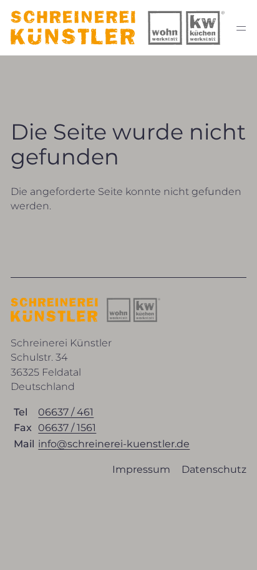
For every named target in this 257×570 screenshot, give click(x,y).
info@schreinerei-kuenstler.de (114, 444)
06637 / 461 (66, 412)
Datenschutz (214, 469)
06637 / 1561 (67, 428)
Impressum (141, 469)
